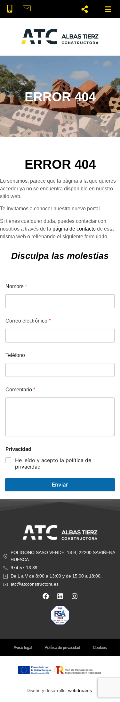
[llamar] (12, 9)
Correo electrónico (28, 321)
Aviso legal (22, 647)
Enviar (60, 484)
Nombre (16, 286)
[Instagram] (74, 596)
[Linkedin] (60, 596)
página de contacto (74, 229)
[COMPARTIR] (84, 9)
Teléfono (15, 355)
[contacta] (29, 9)
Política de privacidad (62, 647)
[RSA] (60, 615)
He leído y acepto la (53, 463)
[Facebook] (45, 596)
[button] (108, 9)
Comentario (20, 389)
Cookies (99, 647)
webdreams (80, 690)
